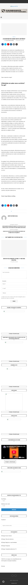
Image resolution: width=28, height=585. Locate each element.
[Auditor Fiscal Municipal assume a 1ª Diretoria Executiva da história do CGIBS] (14, 248)
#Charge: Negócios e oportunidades (9, 542)
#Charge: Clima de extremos (7, 539)
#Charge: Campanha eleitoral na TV (9, 549)
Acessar (3, 566)
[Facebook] (12, 576)
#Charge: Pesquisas (5, 545)
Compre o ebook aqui (10, 461)
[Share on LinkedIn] (11, 44)
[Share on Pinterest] (8, 44)
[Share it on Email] (14, 44)
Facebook (3, 519)
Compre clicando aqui (14, 333)
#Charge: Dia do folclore (6, 535)
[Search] (26, 17)
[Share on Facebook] (2, 44)
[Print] (16, 44)
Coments (4, 281)
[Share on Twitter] (5, 44)
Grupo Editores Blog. (10, 40)
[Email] (15, 576)
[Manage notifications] (3, 582)
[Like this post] (12, 211)
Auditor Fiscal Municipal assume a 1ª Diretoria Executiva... (14, 259)
